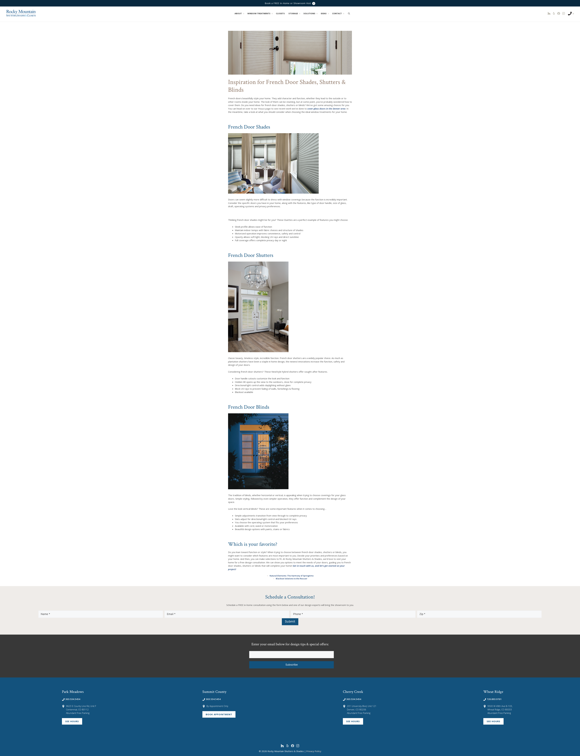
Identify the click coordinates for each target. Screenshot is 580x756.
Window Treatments (258, 13)
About (238, 13)
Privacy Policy (313, 751)
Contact (337, 13)
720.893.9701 (494, 699)
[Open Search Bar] (348, 13)
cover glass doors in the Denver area (326, 108)
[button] (243, 13)
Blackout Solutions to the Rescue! (291, 578)
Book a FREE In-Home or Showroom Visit (288, 3)
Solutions (309, 13)
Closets (280, 13)
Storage (293, 13)
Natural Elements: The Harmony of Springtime (292, 575)
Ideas (324, 13)
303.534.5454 (72, 699)
